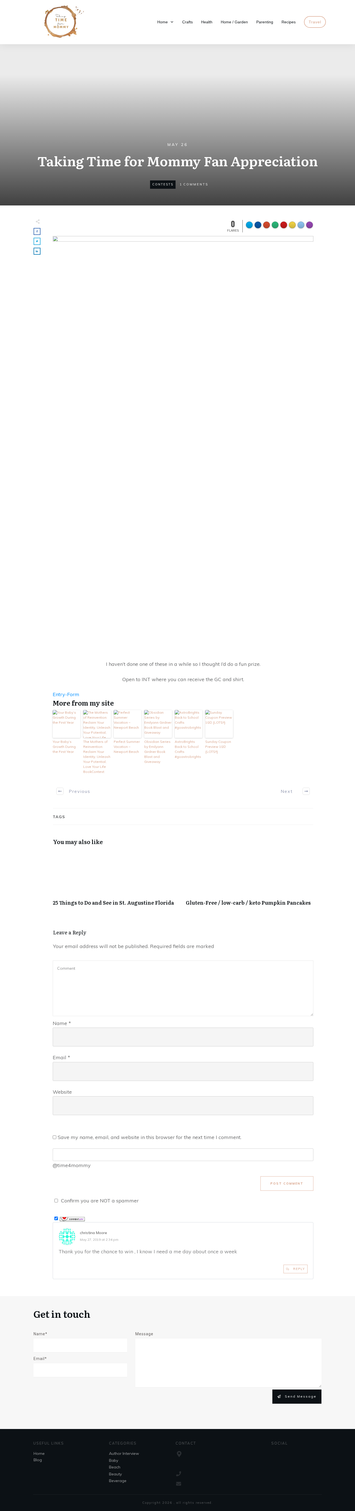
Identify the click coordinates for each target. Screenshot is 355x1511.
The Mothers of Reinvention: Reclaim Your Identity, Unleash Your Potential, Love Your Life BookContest (96, 757)
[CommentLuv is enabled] (72, 1218)
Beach (114, 1467)
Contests (162, 184)
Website (62, 1092)
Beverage (117, 1480)
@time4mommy (72, 1165)
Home (39, 1453)
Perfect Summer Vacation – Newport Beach (127, 747)
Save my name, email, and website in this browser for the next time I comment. (149, 1137)
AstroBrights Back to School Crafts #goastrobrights (188, 749)
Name (62, 1023)
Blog (38, 1459)
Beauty (115, 1474)
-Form (72, 694)
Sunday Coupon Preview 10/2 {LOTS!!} (218, 747)
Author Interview (124, 1453)
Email (61, 1057)
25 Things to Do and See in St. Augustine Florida (116, 881)
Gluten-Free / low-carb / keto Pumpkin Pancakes (249, 881)
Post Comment (286, 1183)
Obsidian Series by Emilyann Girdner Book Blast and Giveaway (157, 752)
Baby (113, 1460)
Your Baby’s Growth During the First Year (64, 747)
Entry (59, 694)
